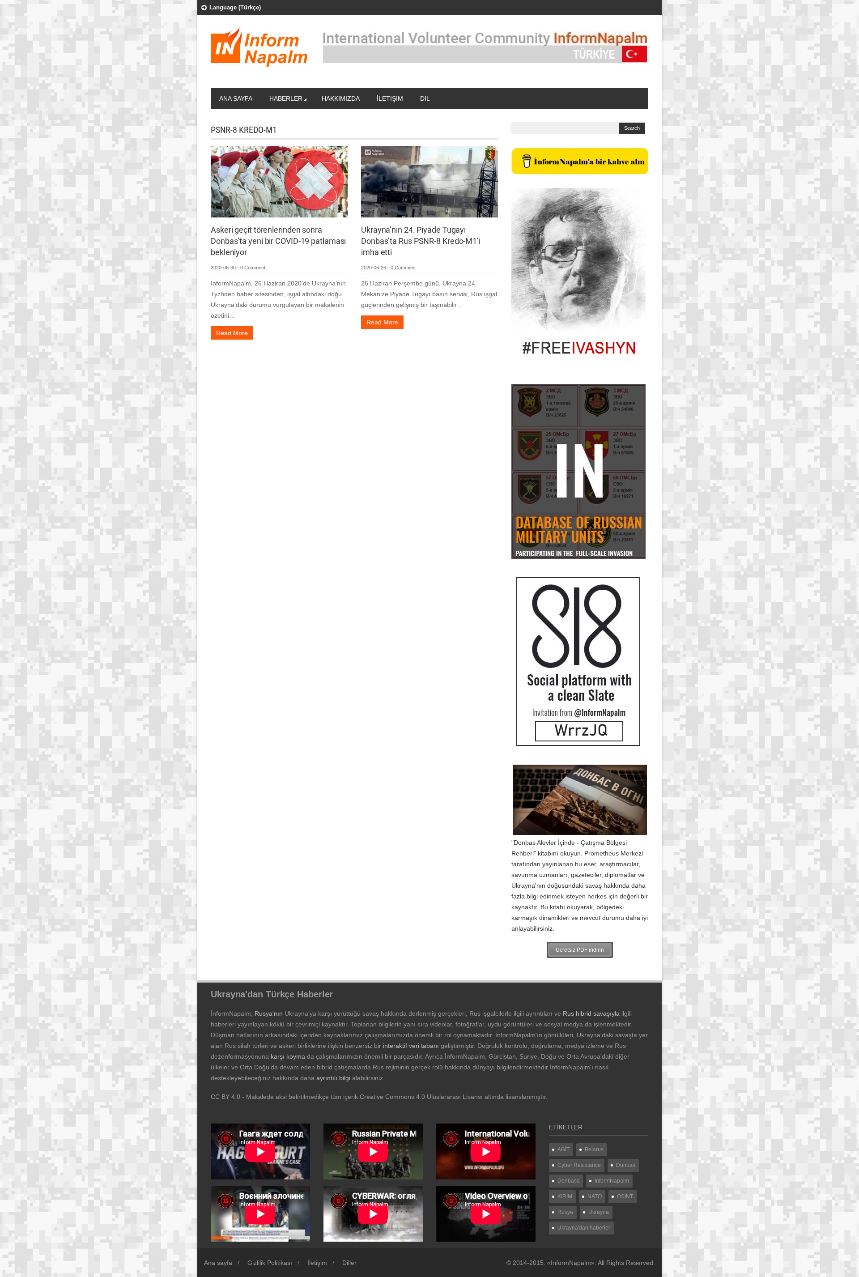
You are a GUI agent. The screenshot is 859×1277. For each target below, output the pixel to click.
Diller (349, 1262)
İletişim (390, 98)
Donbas (625, 1165)
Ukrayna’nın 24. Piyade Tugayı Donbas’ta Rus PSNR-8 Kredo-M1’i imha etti (421, 241)
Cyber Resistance (579, 1165)
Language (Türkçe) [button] (235, 7)
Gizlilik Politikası (269, 1262)
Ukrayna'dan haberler (583, 1228)
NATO (594, 1196)
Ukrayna (598, 1212)
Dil (425, 98)
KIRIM (564, 1196)
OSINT (625, 1196)
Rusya (565, 1212)
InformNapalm (612, 1181)
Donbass (568, 1181)
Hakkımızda (341, 98)
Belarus (594, 1149)
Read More (232, 332)
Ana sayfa (235, 98)
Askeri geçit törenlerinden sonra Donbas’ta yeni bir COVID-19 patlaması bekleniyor (278, 241)
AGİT (563, 1149)
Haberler (285, 98)
